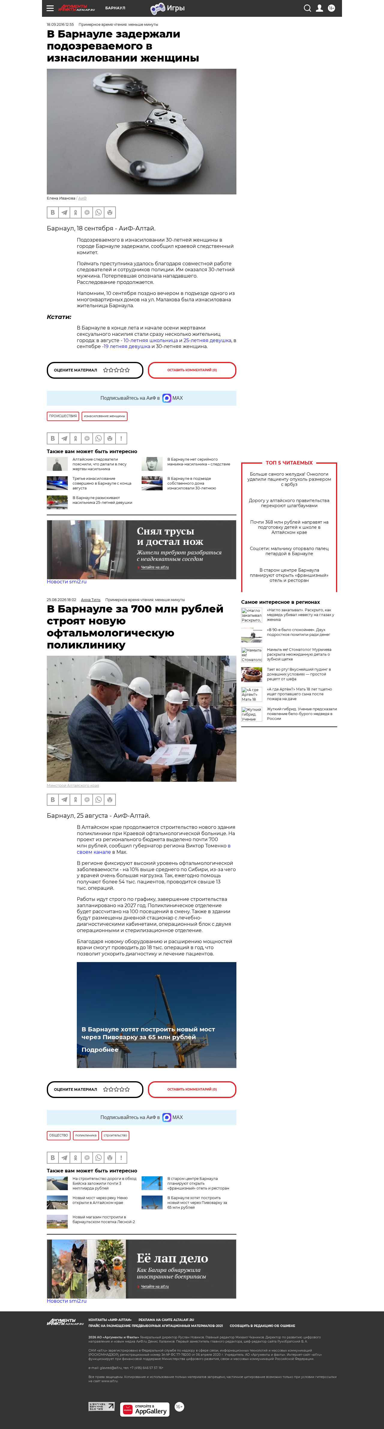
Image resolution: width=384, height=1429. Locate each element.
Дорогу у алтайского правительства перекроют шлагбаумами (289, 503)
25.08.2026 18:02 (61, 599)
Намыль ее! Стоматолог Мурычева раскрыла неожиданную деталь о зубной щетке (299, 654)
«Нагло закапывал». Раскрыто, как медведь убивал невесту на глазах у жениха (300, 615)
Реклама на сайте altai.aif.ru (166, 1320)
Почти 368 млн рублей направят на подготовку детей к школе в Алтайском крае (289, 527)
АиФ (82, 198)
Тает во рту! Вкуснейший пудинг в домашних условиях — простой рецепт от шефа (299, 674)
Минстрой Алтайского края (73, 785)
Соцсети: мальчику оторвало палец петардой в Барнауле (289, 551)
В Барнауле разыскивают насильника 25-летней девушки (102, 500)
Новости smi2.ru (67, 582)
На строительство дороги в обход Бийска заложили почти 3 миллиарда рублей (104, 1183)
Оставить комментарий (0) (192, 370)
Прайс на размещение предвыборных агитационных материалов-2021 (155, 1326)
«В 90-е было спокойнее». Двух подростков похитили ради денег (298, 632)
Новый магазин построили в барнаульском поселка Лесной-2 (104, 1219)
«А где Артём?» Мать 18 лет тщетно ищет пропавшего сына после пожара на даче (299, 694)
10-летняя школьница (151, 340)
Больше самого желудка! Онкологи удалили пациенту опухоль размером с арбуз (289, 479)
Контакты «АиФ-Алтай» (110, 1320)
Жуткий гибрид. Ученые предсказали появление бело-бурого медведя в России (302, 714)
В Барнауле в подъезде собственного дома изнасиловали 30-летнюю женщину (179, 485)
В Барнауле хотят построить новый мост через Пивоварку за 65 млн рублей (148, 1033)
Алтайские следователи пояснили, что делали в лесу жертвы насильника (100, 464)
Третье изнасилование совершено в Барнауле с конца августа (102, 483)
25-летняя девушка (207, 340)
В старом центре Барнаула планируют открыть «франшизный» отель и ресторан (289, 575)
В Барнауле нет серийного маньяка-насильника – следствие (198, 461)
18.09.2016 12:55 (60, 24)
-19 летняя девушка (126, 346)
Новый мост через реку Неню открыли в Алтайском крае (100, 1200)
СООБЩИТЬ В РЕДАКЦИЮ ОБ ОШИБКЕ (262, 1326)
